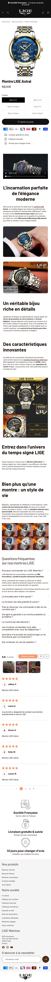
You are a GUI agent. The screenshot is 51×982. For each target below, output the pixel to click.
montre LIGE (39, 207)
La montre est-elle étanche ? (16, 622)
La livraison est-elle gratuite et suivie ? (20, 602)
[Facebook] (3, 947)
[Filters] (40, 656)
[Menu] (2, 12)
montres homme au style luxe (35, 360)
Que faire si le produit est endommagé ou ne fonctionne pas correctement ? (24, 635)
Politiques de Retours (10, 907)
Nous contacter (8, 925)
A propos (5, 896)
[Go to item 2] (22, 667)
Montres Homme (17, 22)
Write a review (28, 656)
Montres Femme (8, 874)
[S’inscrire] (45, 959)
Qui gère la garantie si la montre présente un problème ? (24, 615)
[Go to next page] (34, 788)
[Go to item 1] (9, 667)
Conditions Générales (10, 918)
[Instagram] (7, 947)
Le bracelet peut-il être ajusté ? (17, 596)
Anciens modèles (8, 881)
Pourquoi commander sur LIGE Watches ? (22, 570)
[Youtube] (11, 947)
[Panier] (48, 12)
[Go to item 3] (34, 667)
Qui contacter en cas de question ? (19, 642)
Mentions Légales (9, 922)
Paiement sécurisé (9, 903)
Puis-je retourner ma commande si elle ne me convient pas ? (24, 608)
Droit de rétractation (10, 914)
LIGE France (6, 22)
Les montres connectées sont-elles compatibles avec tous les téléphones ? (21, 628)
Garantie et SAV (8, 911)
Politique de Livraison (10, 899)
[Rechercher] (7, 12)
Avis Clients (6, 885)
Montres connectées (10, 877)
